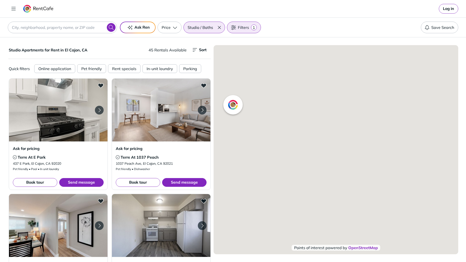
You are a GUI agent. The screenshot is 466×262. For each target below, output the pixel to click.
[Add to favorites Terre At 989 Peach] (203, 200)
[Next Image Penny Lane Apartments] (99, 225)
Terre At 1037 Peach (140, 157)
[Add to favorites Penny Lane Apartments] (100, 200)
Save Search (442, 27)
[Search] (111, 27)
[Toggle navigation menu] (13, 9)
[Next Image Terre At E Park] (99, 110)
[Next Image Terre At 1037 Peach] (202, 110)
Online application (54, 68)
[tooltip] (15, 157)
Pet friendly (91, 68)
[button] (219, 27)
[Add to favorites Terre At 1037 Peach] (203, 85)
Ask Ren (142, 27)
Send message (81, 182)
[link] (448, 9)
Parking (190, 68)
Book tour (35, 182)
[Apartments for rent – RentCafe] (38, 9)
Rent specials (124, 68)
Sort (203, 49)
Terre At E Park (32, 157)
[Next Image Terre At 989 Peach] (202, 225)
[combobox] (62, 27)
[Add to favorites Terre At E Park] (100, 85)
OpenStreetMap (363, 247)
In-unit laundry (160, 68)
